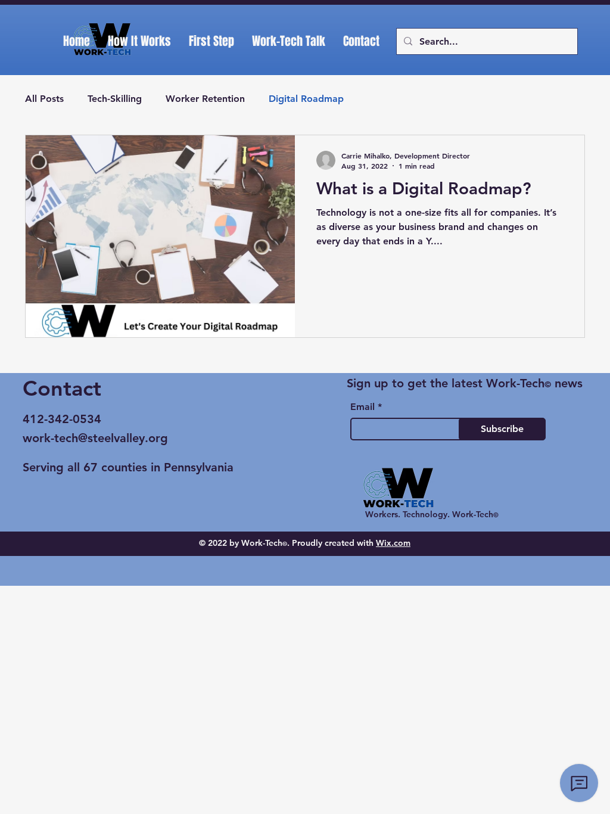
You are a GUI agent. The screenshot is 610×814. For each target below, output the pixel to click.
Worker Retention (205, 98)
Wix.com (393, 543)
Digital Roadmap (306, 98)
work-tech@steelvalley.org (95, 438)
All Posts (44, 98)
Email (362, 407)
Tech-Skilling (115, 98)
